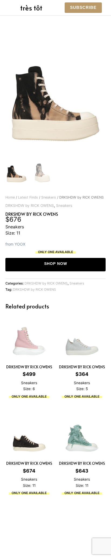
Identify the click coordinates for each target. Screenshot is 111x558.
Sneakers (48, 197)
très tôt (31, 7)
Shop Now (55, 264)
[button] (83, 7)
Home (10, 197)
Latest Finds (28, 197)
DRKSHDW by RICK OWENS (29, 205)
